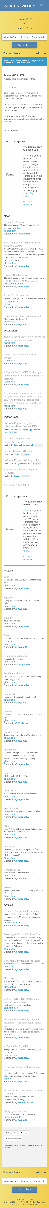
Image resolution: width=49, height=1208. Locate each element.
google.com (10, 231)
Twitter (33, 1202)
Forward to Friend (14, 1139)
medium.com (10, 1055)
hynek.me (9, 966)
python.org (9, 304)
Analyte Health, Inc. (22, 463)
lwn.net (7, 1078)
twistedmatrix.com (13, 283)
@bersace (21, 878)
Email (39, 1202)
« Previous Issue (11, 53)
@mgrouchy (22, 266)
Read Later (12, 1133)
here (19, 228)
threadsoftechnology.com (17, 1099)
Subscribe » (24, 45)
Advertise (22, 1204)
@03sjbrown (22, 723)
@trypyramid (22, 233)
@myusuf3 (21, 324)
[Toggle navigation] (41, 5)
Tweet (25, 1133)
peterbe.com (10, 1034)
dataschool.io (11, 1008)
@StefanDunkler (24, 1102)
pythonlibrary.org (12, 922)
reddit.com (9, 343)
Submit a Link (32, 1204)
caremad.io (10, 949)
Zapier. (16, 454)
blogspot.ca (10, 263)
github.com (9, 585)
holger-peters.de (12, 1117)
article (16, 104)
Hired (26, 155)
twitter (7, 121)
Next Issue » (40, 53)
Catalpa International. (23, 445)
